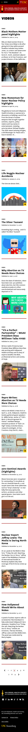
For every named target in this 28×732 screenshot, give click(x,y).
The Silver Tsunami (12, 222)
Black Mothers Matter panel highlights (14, 33)
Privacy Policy (14, 717)
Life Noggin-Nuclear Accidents (13, 175)
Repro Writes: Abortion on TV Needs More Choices (14, 400)
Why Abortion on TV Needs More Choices (13, 272)
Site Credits (5, 721)
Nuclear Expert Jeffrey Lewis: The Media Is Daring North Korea (14, 539)
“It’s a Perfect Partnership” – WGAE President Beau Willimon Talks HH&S (14, 334)
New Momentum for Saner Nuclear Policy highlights (13, 100)
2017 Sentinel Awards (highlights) (14, 470)
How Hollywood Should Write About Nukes (13, 607)
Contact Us (5, 717)
